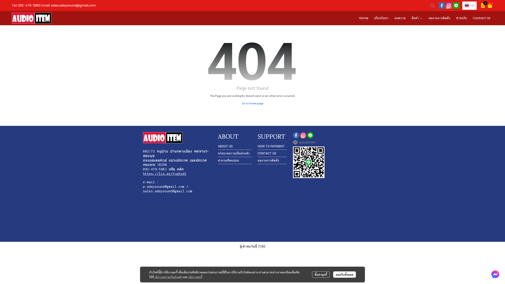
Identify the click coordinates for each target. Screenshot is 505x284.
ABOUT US (225, 146)
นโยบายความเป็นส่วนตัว (168, 277)
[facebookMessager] (495, 274)
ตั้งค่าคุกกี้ (321, 274)
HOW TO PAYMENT (271, 146)
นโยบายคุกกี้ (195, 277)
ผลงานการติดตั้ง (268, 160)
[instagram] (449, 5)
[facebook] (442, 5)
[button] (432, 5)
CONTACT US (267, 153)
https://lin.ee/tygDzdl (164, 174)
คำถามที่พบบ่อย (228, 160)
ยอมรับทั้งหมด (344, 274)
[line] (456, 5)
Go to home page (252, 103)
